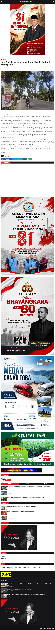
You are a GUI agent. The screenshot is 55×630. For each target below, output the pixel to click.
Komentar (45, 483)
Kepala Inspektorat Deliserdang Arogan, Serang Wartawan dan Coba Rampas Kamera (21, 506)
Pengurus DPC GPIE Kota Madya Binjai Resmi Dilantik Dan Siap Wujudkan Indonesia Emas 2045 (23, 492)
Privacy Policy (40, 628)
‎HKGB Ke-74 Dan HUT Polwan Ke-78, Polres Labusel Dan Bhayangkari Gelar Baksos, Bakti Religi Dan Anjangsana (26, 594)
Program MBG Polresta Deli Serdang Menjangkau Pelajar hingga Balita (19, 589)
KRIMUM (24, 567)
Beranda (3, 57)
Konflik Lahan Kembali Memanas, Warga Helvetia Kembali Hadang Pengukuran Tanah (21, 517)
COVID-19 (3, 567)
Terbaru (27, 483)
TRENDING (39, 567)
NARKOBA (29, 567)
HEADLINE (15, 567)
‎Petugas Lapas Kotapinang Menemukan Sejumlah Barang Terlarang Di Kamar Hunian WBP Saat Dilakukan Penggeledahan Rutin (28, 486)
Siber (53, 628)
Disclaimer (49, 628)
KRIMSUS (20, 567)
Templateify (6, 628)
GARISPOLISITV (9, 567)
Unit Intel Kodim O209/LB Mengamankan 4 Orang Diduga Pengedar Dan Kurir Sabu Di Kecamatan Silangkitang (25, 497)
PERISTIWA (7, 57)
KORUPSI (3, 556)
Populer (10, 483)
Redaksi (45, 628)
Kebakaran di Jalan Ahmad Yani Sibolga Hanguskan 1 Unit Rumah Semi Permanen (20, 511)
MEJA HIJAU (4, 558)
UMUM (3, 561)
